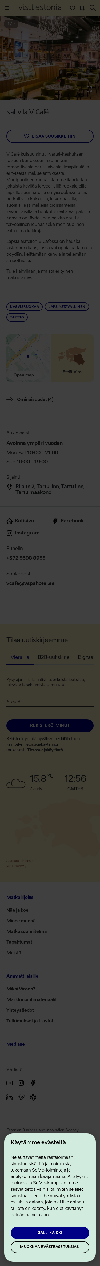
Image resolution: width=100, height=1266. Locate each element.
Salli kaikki (50, 1233)
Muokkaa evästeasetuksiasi (50, 1247)
